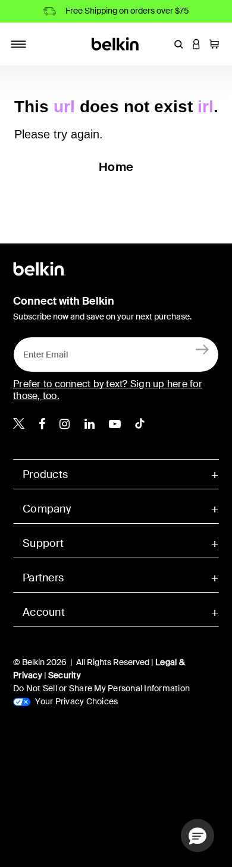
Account (44, 612)
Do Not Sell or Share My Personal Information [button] (101, 688)
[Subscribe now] (202, 349)
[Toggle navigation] (18, 43)
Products (45, 474)
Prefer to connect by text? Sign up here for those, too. (107, 390)
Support (43, 543)
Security (64, 675)
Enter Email (42, 351)
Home (116, 167)
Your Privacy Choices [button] (75, 701)
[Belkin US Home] (116, 43)
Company (47, 509)
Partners (43, 578)
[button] (178, 44)
